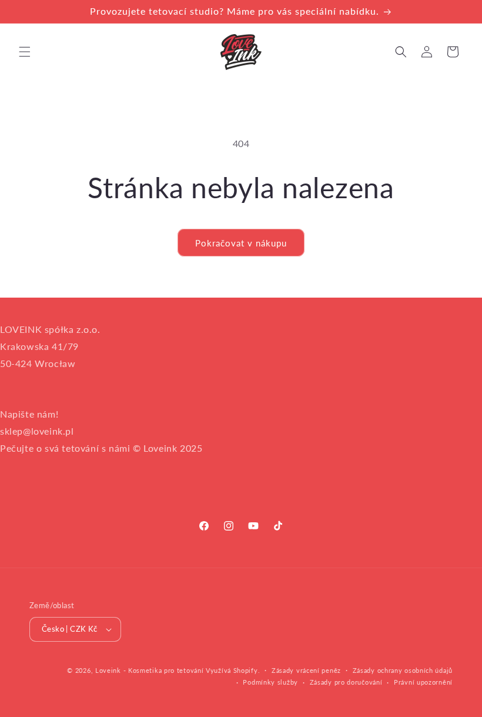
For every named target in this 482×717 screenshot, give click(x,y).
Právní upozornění (423, 682)
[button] (25, 52)
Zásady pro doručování (346, 682)
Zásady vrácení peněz (306, 670)
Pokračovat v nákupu (241, 243)
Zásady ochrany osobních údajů (403, 670)
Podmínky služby (270, 682)
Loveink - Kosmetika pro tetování (149, 670)
